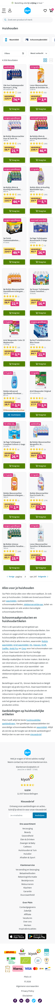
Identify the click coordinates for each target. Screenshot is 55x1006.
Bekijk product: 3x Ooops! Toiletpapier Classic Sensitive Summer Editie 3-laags (41, 292)
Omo (24, 648)
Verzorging (27, 828)
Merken (27, 925)
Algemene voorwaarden (27, 986)
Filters (7, 53)
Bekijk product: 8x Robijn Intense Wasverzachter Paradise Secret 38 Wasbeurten (14, 547)
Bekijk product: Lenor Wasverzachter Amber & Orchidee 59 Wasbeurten (41, 88)
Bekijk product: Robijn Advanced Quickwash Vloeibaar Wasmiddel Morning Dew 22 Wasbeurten (14, 394)
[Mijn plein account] (9, 11)
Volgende (42, 576)
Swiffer (5, 648)
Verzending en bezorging (27, 869)
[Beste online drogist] (46, 960)
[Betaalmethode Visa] (28, 969)
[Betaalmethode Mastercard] (35, 968)
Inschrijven (39, 815)
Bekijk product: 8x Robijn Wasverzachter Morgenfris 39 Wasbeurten (41, 445)
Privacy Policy (27, 990)
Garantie (27, 891)
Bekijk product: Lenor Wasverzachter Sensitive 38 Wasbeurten (41, 547)
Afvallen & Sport (27, 857)
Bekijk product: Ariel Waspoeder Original (41, 394)
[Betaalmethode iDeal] (41, 968)
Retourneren (27, 884)
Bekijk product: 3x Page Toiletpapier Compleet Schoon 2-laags (14, 445)
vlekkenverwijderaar (33, 604)
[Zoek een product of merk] (4, 20)
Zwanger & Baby (27, 843)
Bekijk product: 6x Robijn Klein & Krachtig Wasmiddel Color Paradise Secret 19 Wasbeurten (14, 190)
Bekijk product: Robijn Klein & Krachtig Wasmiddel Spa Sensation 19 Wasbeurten (41, 190)
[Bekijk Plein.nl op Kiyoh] (35, 952)
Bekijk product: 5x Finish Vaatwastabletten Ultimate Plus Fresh (14, 241)
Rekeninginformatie (27, 876)
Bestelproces (27, 880)
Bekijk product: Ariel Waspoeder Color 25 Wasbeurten (14, 343)
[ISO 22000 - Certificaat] (38, 960)
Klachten (27, 887)
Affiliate (27, 914)
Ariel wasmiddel (20, 644)
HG (30, 644)
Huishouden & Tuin (27, 850)
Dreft (43, 644)
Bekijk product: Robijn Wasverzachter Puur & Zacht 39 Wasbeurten (41, 496)
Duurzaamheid (27, 894)
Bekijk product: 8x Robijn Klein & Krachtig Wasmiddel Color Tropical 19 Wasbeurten (41, 139)
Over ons (27, 921)
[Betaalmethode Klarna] (18, 968)
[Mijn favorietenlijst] (45, 11)
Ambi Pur (14, 648)
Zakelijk (27, 910)
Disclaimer (28, 995)
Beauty (27, 832)
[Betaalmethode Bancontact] (47, 968)
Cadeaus (27, 846)
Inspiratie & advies (27, 928)
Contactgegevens (27, 907)
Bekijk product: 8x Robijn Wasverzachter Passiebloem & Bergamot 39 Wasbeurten (14, 292)
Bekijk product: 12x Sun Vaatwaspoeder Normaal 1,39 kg (14, 88)
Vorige (11, 576)
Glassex (36, 644)
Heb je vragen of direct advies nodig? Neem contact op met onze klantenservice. (28, 760)
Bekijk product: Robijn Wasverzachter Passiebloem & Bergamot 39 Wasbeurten (14, 496)
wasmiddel (11, 600)
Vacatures (27, 918)
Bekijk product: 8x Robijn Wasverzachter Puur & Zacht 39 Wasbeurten (14, 139)
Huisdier (28, 853)
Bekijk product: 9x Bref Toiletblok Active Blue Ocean (41, 343)
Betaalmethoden (27, 873)
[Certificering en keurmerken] (26, 960)
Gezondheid (27, 835)
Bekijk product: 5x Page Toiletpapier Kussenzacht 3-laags (41, 241)
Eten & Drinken (27, 839)
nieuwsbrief (35, 734)
